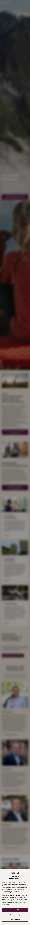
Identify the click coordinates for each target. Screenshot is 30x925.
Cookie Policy (5, 904)
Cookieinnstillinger (15, 919)
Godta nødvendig (15, 915)
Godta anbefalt (15, 910)
